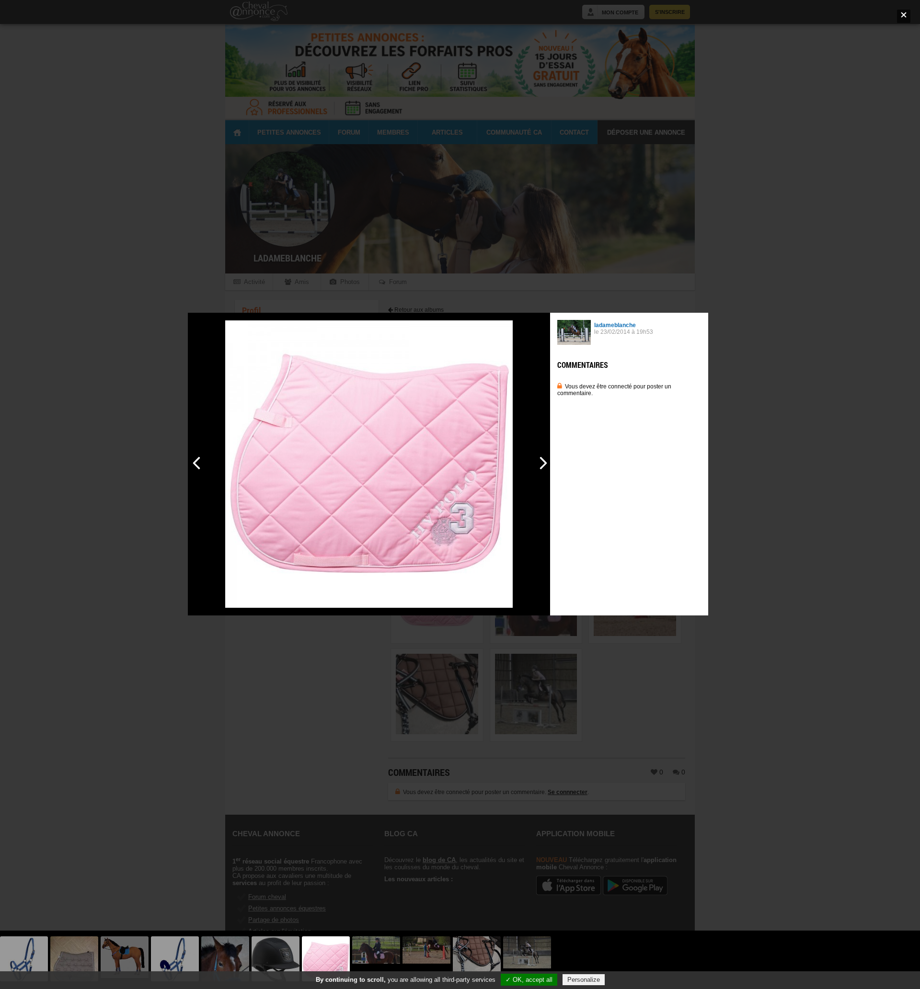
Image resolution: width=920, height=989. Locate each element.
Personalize (583, 979)
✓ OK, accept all (529, 979)
